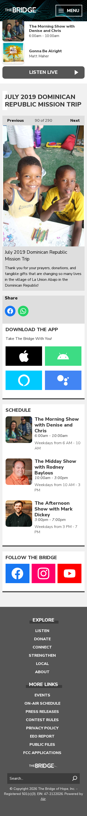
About (42, 672)
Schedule (18, 410)
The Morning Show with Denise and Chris (52, 28)
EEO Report (42, 736)
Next (72, 120)
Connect (42, 647)
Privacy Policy (42, 728)
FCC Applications (42, 752)
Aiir (43, 799)
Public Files (42, 744)
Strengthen (42, 655)
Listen (42, 630)
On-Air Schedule (42, 703)
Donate (42, 639)
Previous (13, 120)
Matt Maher (39, 56)
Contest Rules (42, 720)
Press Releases (42, 711)
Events (42, 695)
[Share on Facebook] (10, 311)
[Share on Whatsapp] (23, 311)
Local (42, 663)
